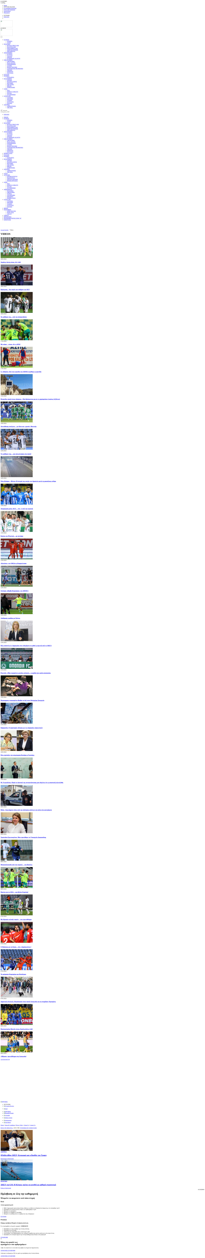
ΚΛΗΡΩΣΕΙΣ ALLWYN (13, 58)
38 (9, 1059)
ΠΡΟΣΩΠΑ (10, 196)
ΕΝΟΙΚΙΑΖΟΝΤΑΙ (12, 176)
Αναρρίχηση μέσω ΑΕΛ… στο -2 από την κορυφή (17, 509)
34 (3, 1059)
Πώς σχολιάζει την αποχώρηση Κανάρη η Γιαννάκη (17, 755)
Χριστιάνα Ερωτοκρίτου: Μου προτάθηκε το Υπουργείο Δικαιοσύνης (23, 837)
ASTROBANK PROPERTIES (15, 68)
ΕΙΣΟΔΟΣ (6, 17)
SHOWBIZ (10, 99)
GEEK (5, 89)
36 (6, 1059)
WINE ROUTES (11, 211)
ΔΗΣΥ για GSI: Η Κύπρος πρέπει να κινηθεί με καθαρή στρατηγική (28, 1185)
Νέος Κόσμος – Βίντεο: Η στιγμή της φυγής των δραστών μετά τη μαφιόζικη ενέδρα (28, 481)
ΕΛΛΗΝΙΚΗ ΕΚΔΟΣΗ (10, 8)
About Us (26, 1125)
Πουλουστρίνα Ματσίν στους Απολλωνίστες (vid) (17, 1029)
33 (2, 1059)
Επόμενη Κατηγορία (6, 1188)
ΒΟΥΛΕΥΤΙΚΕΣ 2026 (13, 45)
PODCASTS (10, 212)
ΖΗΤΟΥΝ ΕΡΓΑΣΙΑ (12, 179)
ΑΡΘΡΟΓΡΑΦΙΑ (11, 106)
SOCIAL (9, 93)
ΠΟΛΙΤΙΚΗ (7, 44)
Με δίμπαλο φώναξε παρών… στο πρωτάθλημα (16, 919)
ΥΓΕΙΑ (9, 42)
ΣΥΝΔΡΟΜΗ (4, 1237)
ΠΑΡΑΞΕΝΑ (10, 77)
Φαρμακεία (7, 12)
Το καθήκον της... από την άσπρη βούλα (14, 317)
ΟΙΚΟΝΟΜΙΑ (11, 61)
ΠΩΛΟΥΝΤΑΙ (11, 178)
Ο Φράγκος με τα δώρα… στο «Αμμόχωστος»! (16, 947)
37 (7, 1059)
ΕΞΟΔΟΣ (9, 103)
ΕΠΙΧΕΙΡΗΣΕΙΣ (11, 64)
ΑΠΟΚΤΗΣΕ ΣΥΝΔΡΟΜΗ (8, 1250)
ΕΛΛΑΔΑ (9, 55)
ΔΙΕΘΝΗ (9, 57)
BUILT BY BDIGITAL (7, 1128)
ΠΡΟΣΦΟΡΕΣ (7, 217)
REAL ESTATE (11, 63)
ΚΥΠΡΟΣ (6, 39)
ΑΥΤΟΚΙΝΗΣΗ (11, 94)
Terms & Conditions (10, 1125)
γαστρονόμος (7, 11)
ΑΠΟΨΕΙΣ (7, 104)
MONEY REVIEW (12, 67)
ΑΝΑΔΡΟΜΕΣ (11, 195)
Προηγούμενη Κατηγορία (7, 1158)
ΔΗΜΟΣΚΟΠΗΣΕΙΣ (12, 50)
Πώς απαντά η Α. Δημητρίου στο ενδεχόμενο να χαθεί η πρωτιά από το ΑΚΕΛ (26, 645)
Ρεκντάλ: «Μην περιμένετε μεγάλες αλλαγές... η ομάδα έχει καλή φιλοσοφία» (26, 673)
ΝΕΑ (8, 90)
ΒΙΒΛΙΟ (9, 86)
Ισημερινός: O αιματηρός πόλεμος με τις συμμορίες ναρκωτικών (22, 728)
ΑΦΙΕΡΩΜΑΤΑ (8, 189)
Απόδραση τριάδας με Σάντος (10, 618)
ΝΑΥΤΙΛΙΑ (10, 73)
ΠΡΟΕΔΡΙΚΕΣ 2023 (12, 48)
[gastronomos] (8, 1120)
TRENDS (9, 70)
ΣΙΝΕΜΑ (9, 80)
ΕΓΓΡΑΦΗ (3, 1216)
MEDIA (6, 208)
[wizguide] (7, 1115)
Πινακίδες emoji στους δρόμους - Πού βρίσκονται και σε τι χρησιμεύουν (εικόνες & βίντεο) (30, 399)
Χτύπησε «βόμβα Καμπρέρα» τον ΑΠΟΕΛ (14, 591)
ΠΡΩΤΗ (6, 117)
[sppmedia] (4, 1101)
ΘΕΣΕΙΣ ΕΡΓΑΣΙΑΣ (12, 180)
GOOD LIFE (7, 96)
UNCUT (9, 214)
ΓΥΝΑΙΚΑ (10, 97)
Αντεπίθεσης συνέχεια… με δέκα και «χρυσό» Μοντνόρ (18, 426)
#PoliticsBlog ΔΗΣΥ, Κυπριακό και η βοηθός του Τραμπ (24, 1155)
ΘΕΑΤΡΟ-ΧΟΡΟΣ (12, 81)
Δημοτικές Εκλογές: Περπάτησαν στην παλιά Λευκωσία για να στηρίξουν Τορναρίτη (28, 1001)
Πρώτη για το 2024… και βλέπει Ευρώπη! (14, 892)
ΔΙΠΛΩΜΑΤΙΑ (11, 51)
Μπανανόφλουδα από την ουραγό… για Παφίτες (16, 865)
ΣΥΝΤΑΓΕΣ (10, 102)
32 (1, 1059)
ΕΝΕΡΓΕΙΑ (10, 71)
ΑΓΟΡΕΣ (9, 65)
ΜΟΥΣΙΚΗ (10, 83)
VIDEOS (6, 215)
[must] (6, 1108)
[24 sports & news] (9, 1106)
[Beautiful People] (9, 1113)
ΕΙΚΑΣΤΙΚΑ (10, 84)
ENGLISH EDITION (9, 10)
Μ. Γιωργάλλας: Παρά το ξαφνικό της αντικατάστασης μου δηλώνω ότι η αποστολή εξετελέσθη (32, 782)
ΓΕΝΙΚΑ (9, 193)
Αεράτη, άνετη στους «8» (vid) (11, 262)
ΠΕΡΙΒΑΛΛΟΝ (8, 153)
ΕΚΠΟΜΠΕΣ (7, 209)
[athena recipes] (8, 1117)
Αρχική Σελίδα (4, 230)
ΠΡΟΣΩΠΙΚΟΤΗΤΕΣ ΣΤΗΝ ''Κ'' (12, 218)
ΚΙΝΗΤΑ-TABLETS (12, 91)
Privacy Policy (19, 1125)
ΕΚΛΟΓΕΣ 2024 (11, 47)
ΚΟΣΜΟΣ (6, 76)
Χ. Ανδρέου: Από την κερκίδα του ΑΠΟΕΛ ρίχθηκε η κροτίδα (21, 372)
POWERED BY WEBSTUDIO (28, 1128)
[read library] (7, 1122)
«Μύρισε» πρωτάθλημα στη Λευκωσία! (13, 1056)
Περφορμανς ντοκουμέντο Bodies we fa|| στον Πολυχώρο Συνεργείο (22, 700)
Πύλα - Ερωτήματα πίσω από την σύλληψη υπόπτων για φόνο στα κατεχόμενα (26, 810)
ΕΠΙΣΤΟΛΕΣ (7, 219)
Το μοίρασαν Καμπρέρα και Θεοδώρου (13, 974)
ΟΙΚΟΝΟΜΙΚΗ (8, 60)
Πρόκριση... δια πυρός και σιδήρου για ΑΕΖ (15, 289)
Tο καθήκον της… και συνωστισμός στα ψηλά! (16, 454)
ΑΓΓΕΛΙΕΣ (7, 175)
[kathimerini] (7, 1111)
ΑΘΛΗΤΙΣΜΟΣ (8, 52)
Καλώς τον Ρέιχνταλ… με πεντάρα (12, 536)
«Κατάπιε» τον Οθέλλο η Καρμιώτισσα (13, 563)
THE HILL (10, 107)
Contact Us (32, 1125)
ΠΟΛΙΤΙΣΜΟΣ (8, 78)
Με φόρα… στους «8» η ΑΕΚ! (10, 344)
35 (5, 1059)
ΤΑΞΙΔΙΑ (9, 100)
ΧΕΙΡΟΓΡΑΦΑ (11, 87)
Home (5, 5)
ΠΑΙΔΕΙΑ (9, 41)
